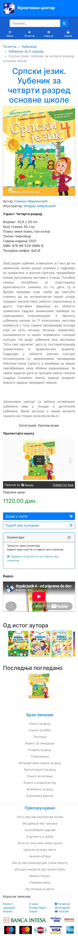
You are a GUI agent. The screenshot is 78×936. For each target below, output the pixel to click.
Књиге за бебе (40, 730)
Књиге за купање (39, 776)
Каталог (8, 903)
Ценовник (9, 907)
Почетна (9, 46)
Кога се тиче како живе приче (40, 843)
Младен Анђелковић (40, 206)
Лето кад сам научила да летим (40, 817)
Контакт (8, 911)
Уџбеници (29, 46)
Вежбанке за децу (40, 789)
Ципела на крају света (40, 850)
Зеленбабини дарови (39, 830)
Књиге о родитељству (40, 783)
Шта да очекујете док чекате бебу (40, 869)
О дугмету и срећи (39, 836)
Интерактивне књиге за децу (40, 763)
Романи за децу (39, 750)
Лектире (40, 737)
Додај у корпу (17, 516)
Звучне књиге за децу (40, 769)
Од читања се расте (39, 889)
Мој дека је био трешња (39, 823)
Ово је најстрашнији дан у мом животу (40, 863)
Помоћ (33, 911)
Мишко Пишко (39, 876)
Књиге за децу (40, 724)
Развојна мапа (40, 882)
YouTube (63, 911)
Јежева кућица (40, 856)
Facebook (63, 903)
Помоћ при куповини (22, 525)
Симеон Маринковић (31, 201)
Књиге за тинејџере (39, 743)
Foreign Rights (38, 907)
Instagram (63, 907)
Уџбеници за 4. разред (26, 51)
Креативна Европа (40, 796)
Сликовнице (40, 756)
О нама (33, 903)
